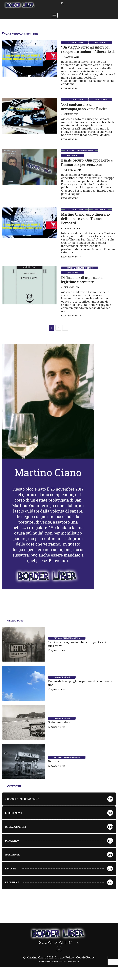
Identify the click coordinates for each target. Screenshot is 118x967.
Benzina (53, 761)
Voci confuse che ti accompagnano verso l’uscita (84, 106)
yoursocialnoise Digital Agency (66, 961)
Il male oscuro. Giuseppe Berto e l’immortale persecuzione (87, 162)
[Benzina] (23, 761)
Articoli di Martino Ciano (80, 151)
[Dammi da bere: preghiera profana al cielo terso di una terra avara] (23, 683)
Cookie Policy (85, 957)
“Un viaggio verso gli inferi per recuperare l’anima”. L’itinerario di (88, 49)
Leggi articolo (69, 88)
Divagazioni (101, 100)
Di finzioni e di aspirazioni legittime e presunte (82, 279)
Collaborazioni (75, 42)
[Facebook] (59, 949)
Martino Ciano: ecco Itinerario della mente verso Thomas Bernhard (85, 218)
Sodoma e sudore (59, 722)
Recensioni (100, 42)
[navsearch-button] (62, 3)
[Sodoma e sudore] (23, 722)
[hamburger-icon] (54, 15)
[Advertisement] (59, 607)
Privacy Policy (64, 957)
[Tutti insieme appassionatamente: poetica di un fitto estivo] (23, 644)
